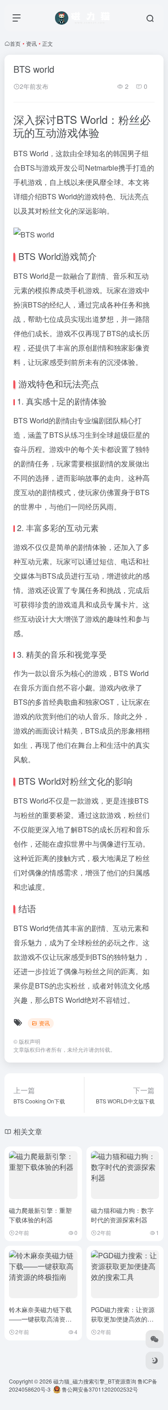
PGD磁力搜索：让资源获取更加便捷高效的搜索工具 (123, 1319)
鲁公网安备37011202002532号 (99, 1389)
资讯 (31, 43)
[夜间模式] (155, 1361)
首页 (15, 43)
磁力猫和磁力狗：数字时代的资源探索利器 (122, 1215)
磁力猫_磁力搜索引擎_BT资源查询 (94, 1381)
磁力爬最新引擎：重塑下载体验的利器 (40, 1215)
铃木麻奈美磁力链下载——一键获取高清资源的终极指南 (40, 1319)
